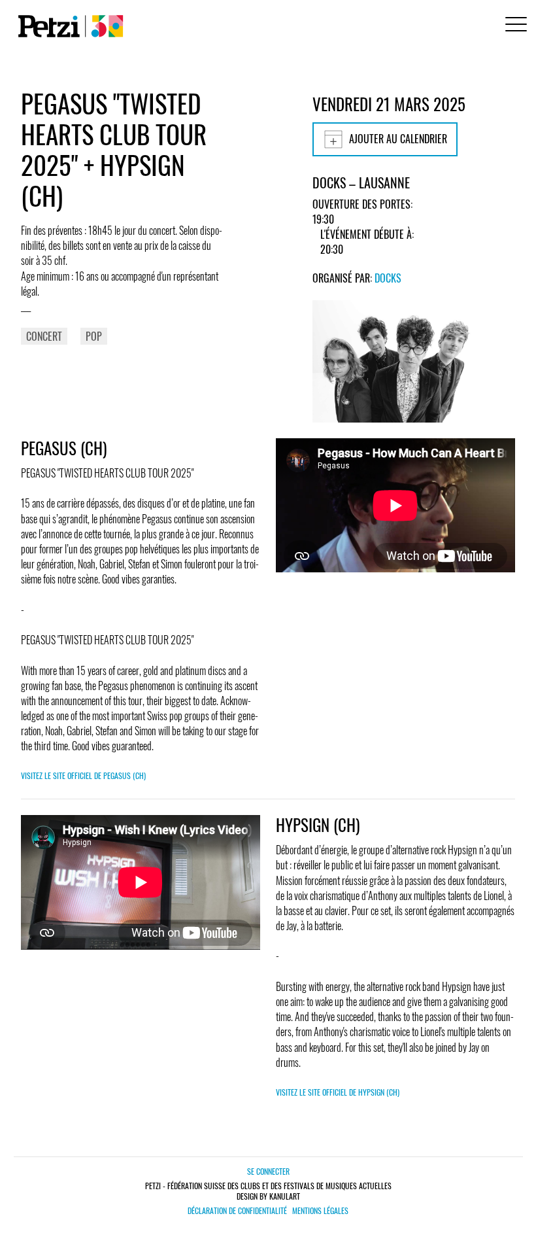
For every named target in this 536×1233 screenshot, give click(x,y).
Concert (44, 336)
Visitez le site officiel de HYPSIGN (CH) (337, 1092)
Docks (388, 278)
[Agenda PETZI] (68, 26)
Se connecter (268, 1171)
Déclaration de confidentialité (237, 1211)
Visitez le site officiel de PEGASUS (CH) (83, 775)
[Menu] (514, 26)
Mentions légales (320, 1211)
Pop (94, 336)
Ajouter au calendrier (398, 139)
